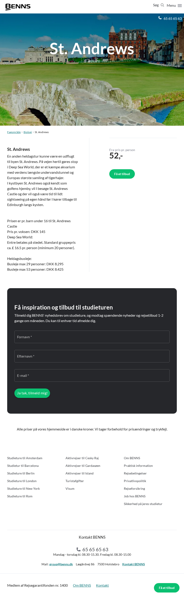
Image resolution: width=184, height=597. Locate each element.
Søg (156, 5)
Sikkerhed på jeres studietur (143, 504)
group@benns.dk (61, 564)
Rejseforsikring (134, 488)
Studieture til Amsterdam (24, 458)
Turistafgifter (75, 481)
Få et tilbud (167, 588)
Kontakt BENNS (133, 564)
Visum (70, 488)
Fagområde (14, 132)
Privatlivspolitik (135, 481)
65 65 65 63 (172, 18)
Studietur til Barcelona (23, 466)
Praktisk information (138, 466)
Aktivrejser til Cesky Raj (82, 458)
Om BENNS (132, 458)
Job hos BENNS (134, 496)
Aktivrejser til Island (80, 473)
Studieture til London (22, 481)
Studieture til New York (23, 488)
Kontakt (102, 585)
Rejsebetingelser (135, 473)
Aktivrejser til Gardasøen (83, 466)
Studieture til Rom (20, 496)
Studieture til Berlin (21, 473)
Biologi (28, 132)
